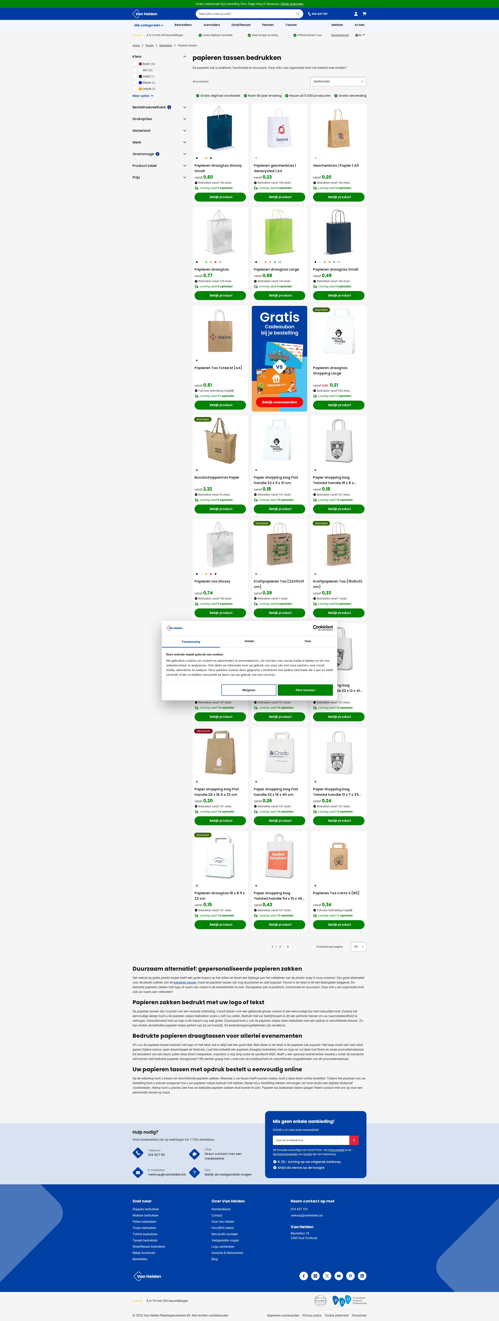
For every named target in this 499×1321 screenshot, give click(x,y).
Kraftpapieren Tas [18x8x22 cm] (337, 584)
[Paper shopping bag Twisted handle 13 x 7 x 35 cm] (339, 752)
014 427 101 (319, 14)
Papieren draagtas (212, 269)
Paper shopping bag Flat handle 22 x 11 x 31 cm (276, 480)
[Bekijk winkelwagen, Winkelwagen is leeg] (364, 14)
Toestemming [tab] (191, 641)
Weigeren (248, 690)
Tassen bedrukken (145, 1240)
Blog (214, 1259)
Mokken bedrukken (145, 1215)
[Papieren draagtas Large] (279, 232)
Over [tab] (308, 641)
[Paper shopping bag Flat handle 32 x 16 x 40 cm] (279, 752)
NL (360, 35)
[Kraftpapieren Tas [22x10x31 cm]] (279, 544)
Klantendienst (220, 1209)
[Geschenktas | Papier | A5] (339, 128)
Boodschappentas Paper (217, 477)
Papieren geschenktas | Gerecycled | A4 (275, 168)
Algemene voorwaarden (283, 1315)
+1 (220, 262)
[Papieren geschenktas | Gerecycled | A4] (279, 128)
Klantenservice (340, 35)
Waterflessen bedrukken (149, 1246)
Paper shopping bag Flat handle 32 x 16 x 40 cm (276, 792)
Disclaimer (359, 1315)
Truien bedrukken (144, 1228)
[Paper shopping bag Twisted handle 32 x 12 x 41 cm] (339, 648)
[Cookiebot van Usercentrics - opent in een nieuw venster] (316, 628)
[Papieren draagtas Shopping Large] (339, 331)
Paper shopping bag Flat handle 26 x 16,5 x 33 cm (217, 792)
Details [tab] (249, 641)
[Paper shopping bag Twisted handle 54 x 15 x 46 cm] (279, 856)
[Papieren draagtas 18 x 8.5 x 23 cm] (220, 856)
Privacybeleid (336, 1150)
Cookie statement (337, 1315)
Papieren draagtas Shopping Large (330, 370)
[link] (266, 946)
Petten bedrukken (144, 1222)
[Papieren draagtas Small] (339, 232)
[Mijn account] (356, 14)
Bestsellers (140, 1259)
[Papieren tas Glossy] (220, 544)
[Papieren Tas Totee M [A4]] (220, 331)
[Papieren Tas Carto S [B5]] (339, 856)
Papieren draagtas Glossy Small (218, 168)
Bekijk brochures (144, 1253)
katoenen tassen (185, 982)
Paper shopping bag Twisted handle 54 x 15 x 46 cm (278, 896)
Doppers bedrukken (146, 1209)
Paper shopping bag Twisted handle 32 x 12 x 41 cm (336, 688)
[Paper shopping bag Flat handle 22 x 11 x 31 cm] (279, 440)
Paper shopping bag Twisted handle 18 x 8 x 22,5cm (333, 480)
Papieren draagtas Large (276, 269)
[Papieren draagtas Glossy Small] (220, 128)
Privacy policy (312, 1315)
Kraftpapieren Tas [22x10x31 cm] (279, 584)
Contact (216, 1215)
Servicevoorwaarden (285, 1154)
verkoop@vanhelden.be (307, 1215)
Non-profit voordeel (224, 1234)
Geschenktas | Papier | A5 (336, 165)
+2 (279, 262)
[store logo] (190, 1276)
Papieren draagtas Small (335, 269)
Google (307, 1154)
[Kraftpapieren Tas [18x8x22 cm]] (339, 544)
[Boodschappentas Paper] (220, 440)
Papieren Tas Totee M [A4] (218, 367)
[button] (184, 56)
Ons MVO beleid (222, 1228)
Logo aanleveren (222, 1246)
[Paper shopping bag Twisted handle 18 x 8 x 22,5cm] (339, 440)
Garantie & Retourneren (227, 1253)
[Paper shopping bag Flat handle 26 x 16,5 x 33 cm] (220, 752)
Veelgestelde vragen (225, 1240)
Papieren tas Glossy (212, 581)
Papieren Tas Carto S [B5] (336, 893)
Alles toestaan (305, 690)
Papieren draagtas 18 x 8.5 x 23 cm (220, 896)
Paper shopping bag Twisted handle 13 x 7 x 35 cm (336, 792)
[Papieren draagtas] (220, 232)
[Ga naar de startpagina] (145, 14)
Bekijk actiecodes (292, 3)
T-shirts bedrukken (145, 1234)
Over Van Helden (222, 1222)
